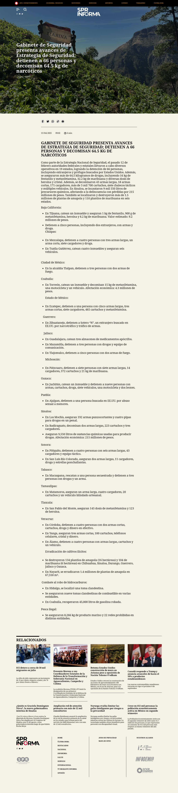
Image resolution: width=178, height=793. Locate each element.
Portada (127, 3)
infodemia (62, 753)
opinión (61, 773)
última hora (63, 742)
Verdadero (91, 3)
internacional (64, 765)
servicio (61, 761)
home (60, 738)
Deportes (59, 3)
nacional (62, 749)
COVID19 (75, 3)
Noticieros (26, 3)
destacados (63, 745)
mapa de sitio (105, 741)
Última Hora (110, 3)
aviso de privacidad (107, 738)
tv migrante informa (67, 769)
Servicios (43, 3)
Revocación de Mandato (149, 3)
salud (60, 757)
